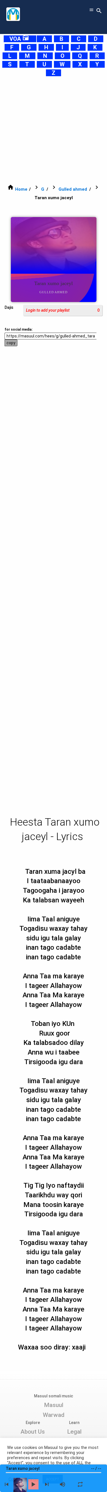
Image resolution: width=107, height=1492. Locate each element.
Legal (74, 1431)
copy (11, 343)
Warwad (53, 1415)
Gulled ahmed (72, 189)
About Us (33, 1431)
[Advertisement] (53, 130)
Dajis (9, 307)
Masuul (53, 1405)
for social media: (19, 329)
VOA (19, 38)
